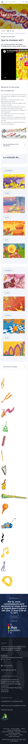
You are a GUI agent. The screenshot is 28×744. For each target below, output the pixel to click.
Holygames (4, 682)
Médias (23, 728)
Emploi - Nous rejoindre (11, 734)
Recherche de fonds (7, 710)
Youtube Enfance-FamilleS (9, 679)
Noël (6, 240)
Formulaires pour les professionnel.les (12, 701)
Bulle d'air (4, 691)
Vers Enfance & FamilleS (10, 366)
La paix (7, 193)
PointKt (3, 684)
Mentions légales (15, 728)
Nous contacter (7, 665)
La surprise (8, 270)
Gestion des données (14, 736)
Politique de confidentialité (14, 730)
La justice (7, 315)
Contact (21, 734)
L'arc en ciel (4, 687)
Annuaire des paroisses (14, 733)
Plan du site (6, 728)
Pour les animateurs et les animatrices (10, 145)
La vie (6, 338)
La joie (7, 217)
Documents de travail (20, 731)
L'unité (7, 293)
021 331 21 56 (6, 659)
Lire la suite (14, 616)
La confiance (8, 170)
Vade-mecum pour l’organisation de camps (13, 705)
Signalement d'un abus (8, 670)
